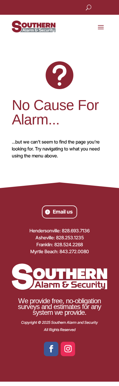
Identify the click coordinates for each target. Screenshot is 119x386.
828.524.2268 (68, 244)
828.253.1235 (70, 237)
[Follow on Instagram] (68, 349)
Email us (63, 212)
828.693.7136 (76, 231)
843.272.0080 (74, 251)
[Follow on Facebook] (51, 349)
